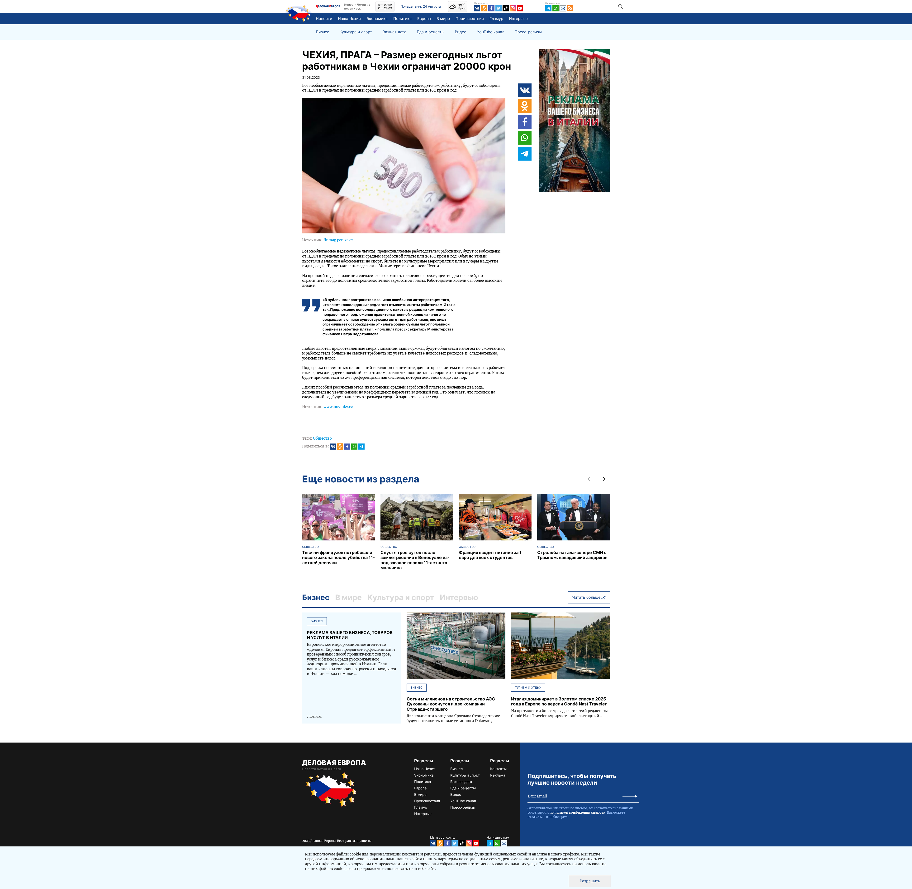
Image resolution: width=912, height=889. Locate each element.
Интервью (518, 18)
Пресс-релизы (528, 32)
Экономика (377, 18)
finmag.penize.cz (338, 240)
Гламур (496, 18)
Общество (322, 438)
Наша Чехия (349, 18)
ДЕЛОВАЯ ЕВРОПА (334, 763)
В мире (443, 18)
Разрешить (590, 881)
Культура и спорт (356, 32)
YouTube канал (490, 32)
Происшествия (470, 18)
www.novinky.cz (338, 406)
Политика (402, 18)
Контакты (498, 769)
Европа (424, 18)
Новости (324, 18)
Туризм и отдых (528, 687)
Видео (460, 32)
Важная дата (394, 32)
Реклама (497, 775)
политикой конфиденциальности (578, 813)
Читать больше (586, 597)
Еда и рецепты (430, 32)
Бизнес (322, 32)
